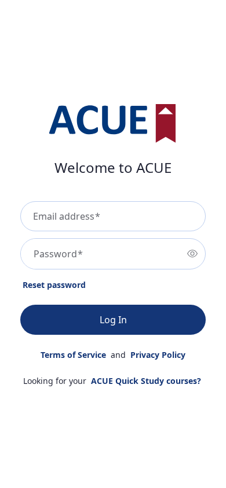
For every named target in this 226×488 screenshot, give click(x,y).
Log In (113, 319)
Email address (66, 216)
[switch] (192, 254)
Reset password (54, 284)
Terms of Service (73, 354)
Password (58, 254)
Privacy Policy (157, 354)
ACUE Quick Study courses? (146, 380)
